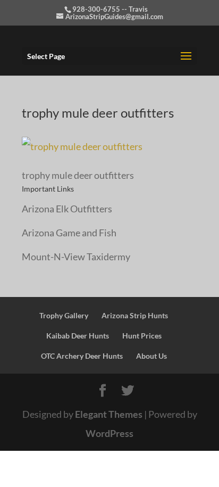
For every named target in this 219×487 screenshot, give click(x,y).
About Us (151, 355)
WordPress (109, 433)
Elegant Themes (108, 414)
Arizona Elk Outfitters (67, 208)
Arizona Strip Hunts (135, 315)
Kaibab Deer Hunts (77, 335)
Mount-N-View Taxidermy (76, 256)
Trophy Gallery (63, 315)
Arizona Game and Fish (69, 232)
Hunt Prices (142, 335)
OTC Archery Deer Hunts (82, 355)
